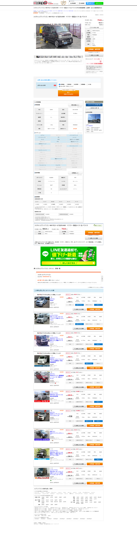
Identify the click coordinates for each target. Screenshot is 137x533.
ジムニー (60, 492)
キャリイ (69, 492)
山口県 (95, 498)
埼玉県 (47, 501)
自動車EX (35, 522)
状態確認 (83, 84)
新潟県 (43, 500)
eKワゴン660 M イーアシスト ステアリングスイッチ (56, 414)
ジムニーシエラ (60, 493)
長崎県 (95, 502)
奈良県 (95, 497)
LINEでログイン (99, 3)
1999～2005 (37, 515)
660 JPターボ (74, 508)
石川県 (51, 500)
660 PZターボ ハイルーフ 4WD (54, 508)
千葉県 (51, 501)
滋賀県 (91, 497)
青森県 (47, 497)
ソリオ (79, 492)
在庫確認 (62, 84)
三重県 (51, 504)
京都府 (86, 497)
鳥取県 (77, 498)
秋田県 (56, 497)
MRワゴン (72, 493)
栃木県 (64, 501)
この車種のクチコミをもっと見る (95, 287)
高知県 (91, 500)
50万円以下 (56, 518)
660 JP (50, 510)
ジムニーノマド (46, 493)
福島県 (43, 498)
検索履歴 (82, 3)
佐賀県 (82, 502)
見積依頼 (69, 84)
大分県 (91, 502)
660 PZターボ (65, 507)
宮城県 (60, 497)
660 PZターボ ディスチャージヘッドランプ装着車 (62, 510)
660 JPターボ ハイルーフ (83, 508)
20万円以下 (37, 518)
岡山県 (86, 498)
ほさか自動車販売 (89, 125)
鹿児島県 (77, 503)
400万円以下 (89, 518)
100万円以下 (62, 518)
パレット (66, 493)
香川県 (82, 500)
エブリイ (75, 492)
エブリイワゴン (38, 493)
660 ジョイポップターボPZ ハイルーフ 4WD (60, 512)
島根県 (82, 498)
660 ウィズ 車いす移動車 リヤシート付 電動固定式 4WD (66, 511)
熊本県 (86, 502)
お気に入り (91, 3)
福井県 (56, 500)
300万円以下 (82, 518)
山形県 (64, 497)
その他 (89, 84)
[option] (58, 36)
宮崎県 (99, 502)
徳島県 (77, 500)
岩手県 (51, 497)
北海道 (43, 497)
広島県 (91, 498)
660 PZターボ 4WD (66, 508)
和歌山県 (99, 497)
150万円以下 (69, 518)
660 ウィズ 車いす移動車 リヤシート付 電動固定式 (89, 511)
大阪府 (77, 497)
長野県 (60, 500)
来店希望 (76, 84)
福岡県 (77, 502)
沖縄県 (82, 503)
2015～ (49, 515)
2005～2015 (43, 515)
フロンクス (91, 493)
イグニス (86, 493)
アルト (65, 492)
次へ (69, 92)
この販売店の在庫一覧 (94, 108)
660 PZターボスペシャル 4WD (41, 508)
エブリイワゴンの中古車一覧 (94, 104)
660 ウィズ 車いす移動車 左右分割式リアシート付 (44, 511)
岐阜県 (47, 504)
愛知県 (43, 504)
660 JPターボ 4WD (78, 510)
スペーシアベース (78, 493)
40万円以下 (49, 518)
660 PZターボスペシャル (55, 507)
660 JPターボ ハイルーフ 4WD (41, 510)
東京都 (43, 501)
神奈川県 (56, 501)
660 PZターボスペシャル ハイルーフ (42, 507)
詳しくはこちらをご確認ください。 (46, 62)
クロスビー (52, 493)
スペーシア (37, 492)
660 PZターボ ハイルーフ (92, 507)
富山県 (47, 500)
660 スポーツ (73, 512)
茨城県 (60, 501)
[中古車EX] (40, 2)
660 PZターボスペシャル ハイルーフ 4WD (77, 507)
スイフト (93, 492)
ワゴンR (47, 492)
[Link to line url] (68, 265)
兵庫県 (82, 497)
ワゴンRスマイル (86, 492)
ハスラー (42, 492)
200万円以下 (75, 518)
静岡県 (56, 504)
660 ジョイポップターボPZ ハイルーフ (42, 512)
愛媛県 (86, 500)
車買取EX (44, 522)
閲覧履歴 (74, 3)
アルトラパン (53, 492)
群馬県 (43, 502)
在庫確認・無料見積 (94, 49)
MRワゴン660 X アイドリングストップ (57, 433)
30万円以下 (43, 518)
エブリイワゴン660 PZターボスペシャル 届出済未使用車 (56, 395)
